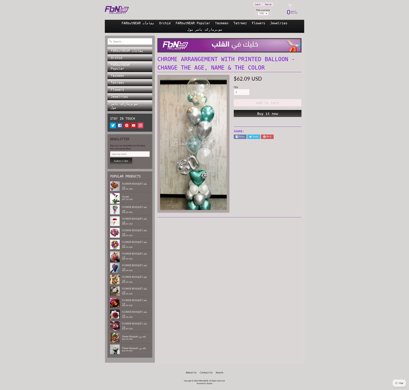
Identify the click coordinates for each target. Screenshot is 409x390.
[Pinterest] (127, 125)
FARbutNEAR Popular (193, 23)
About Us (191, 372)
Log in (257, 4)
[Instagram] (140, 125)
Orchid (165, 23)
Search (219, 372)
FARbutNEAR (203, 381)
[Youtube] (133, 125)
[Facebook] (120, 125)
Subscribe (121, 160)
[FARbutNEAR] (117, 10)
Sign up (268, 4)
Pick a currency (263, 10)
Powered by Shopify (204, 383)
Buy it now (267, 114)
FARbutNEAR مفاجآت (138, 23)
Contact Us (206, 372)
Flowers (258, 23)
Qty (236, 86)
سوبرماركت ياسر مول (204, 29)
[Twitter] (113, 125)
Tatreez (240, 23)
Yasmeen (221, 23)
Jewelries (278, 23)
